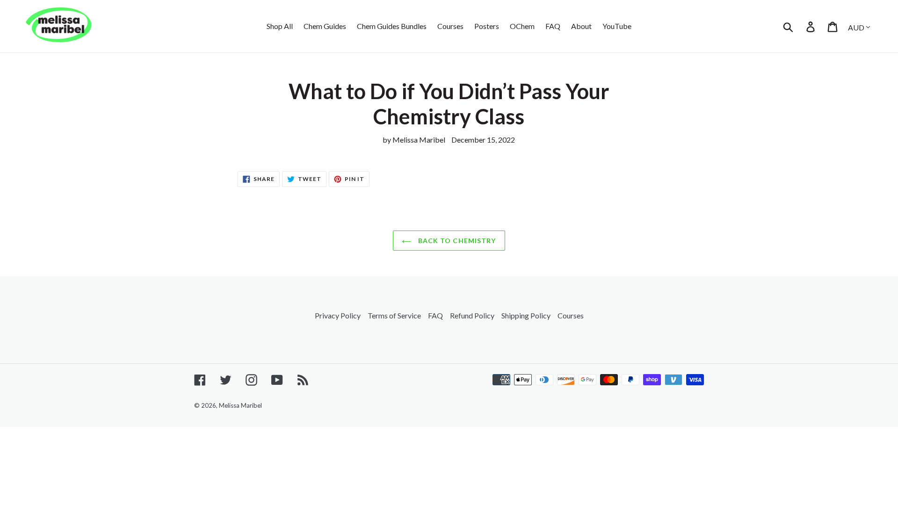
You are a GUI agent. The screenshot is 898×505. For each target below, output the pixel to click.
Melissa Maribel (240, 405)
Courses (571, 315)
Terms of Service (394, 315)
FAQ (435, 315)
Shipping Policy (525, 315)
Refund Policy (472, 315)
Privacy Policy (338, 315)
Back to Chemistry (456, 241)
